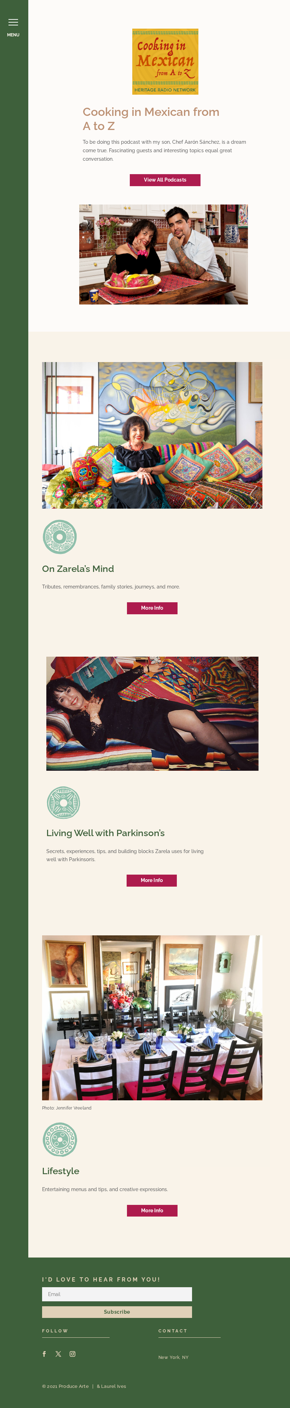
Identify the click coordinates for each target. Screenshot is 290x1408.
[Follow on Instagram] (72, 1354)
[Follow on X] (58, 1354)
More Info (152, 608)
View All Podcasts (165, 180)
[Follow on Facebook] (44, 1354)
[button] (13, 22)
